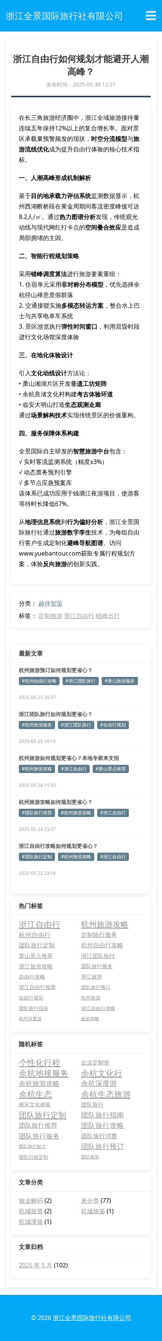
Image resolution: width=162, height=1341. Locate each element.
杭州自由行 (35, 934)
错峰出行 (108, 616)
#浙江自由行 (74, 769)
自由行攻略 (32, 976)
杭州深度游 (30, 1018)
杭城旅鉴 (93, 1211)
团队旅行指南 (33, 1008)
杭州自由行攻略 (102, 945)
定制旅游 (50, 616)
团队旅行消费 (99, 1136)
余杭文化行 (101, 1073)
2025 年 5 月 (35, 1265)
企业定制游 (95, 1062)
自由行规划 (31, 997)
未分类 (90, 1200)
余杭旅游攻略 (39, 1083)
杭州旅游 (91, 997)
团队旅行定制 (37, 945)
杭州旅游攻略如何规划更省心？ (56, 801)
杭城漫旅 (31, 1221)
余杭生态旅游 (106, 1094)
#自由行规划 (113, 725)
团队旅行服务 (97, 966)
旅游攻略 (90, 1018)
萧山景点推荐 (36, 955)
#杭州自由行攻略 (39, 681)
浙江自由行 (79, 616)
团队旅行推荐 (38, 1125)
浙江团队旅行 (98, 955)
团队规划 (90, 1157)
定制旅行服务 (99, 934)
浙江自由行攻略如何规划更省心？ (58, 845)
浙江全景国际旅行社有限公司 (92, 1318)
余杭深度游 (99, 1083)
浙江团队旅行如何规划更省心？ (56, 713)
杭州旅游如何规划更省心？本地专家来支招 (69, 757)
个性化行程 (39, 1062)
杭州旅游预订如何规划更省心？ (56, 670)
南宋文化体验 (34, 1104)
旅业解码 (31, 1200)
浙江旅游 (91, 976)
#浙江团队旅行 (81, 681)
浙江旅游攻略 (36, 966)
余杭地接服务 (44, 1073)
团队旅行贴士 (32, 1146)
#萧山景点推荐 (111, 769)
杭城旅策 (31, 1211)
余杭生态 (35, 1094)
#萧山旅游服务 (120, 681)
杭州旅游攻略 (104, 924)
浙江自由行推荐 (37, 987)
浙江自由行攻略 (98, 1008)
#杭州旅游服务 (37, 725)
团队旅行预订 (95, 987)
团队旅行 (92, 1104)
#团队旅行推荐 (37, 812)
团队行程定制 (33, 1157)
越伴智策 (50, 603)
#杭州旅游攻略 (37, 769)
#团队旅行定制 (37, 856)
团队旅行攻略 (102, 1125)
